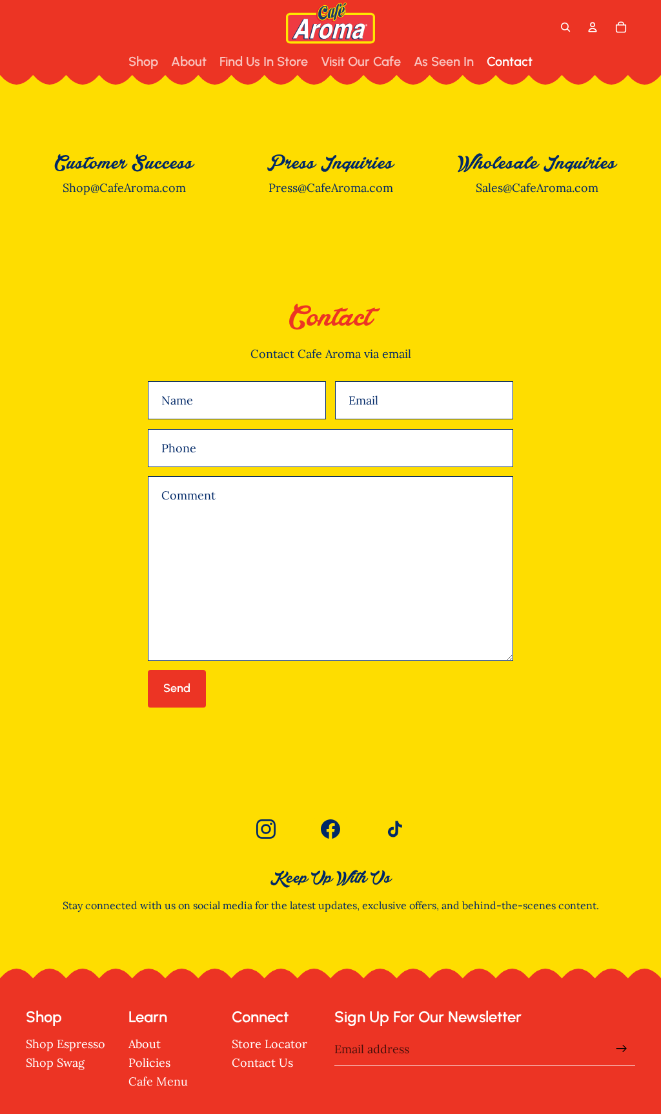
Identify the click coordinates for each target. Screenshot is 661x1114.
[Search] (565, 27)
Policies (149, 1062)
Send (176, 688)
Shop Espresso (65, 1043)
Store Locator (269, 1043)
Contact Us (262, 1062)
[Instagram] (266, 829)
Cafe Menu (158, 1081)
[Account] (592, 27)
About (144, 1043)
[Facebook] (330, 829)
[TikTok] (395, 829)
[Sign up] (621, 1049)
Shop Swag (55, 1062)
